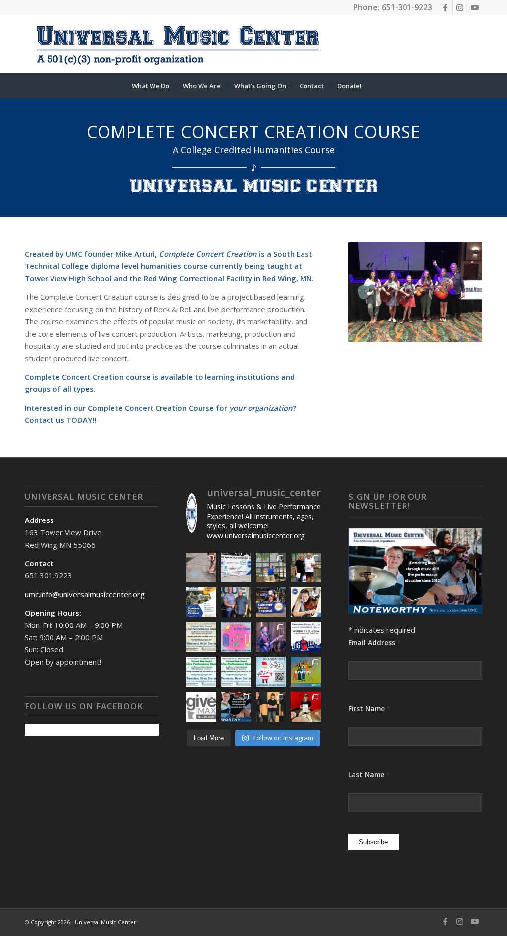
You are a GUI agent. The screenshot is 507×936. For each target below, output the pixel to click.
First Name (369, 708)
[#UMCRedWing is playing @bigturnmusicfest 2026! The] (305, 637)
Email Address (374, 642)
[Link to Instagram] (460, 7)
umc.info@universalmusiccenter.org (85, 594)
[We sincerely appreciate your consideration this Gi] (305, 671)
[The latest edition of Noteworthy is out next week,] (236, 707)
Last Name (369, 774)
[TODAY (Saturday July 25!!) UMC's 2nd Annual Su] (201, 602)
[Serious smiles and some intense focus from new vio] (305, 602)
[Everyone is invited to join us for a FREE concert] (236, 671)
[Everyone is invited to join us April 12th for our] (201, 637)
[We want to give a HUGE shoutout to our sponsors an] (236, 567)
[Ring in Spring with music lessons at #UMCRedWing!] (236, 637)
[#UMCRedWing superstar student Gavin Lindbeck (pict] (271, 707)
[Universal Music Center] (177, 44)
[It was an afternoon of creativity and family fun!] (201, 567)
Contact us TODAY (58, 420)
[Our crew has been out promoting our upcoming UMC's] (271, 602)
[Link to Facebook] (445, 7)
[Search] (374, 85)
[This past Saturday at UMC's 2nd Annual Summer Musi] (305, 567)
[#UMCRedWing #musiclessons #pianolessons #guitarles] (271, 671)
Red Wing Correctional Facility (198, 278)
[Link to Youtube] (474, 7)
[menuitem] (150, 85)
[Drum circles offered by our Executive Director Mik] (201, 707)
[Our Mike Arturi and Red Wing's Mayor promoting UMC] (236, 602)
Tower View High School (68, 278)
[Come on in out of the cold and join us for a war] (201, 671)
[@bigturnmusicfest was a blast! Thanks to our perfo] (271, 637)
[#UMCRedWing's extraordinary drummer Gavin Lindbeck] (305, 707)
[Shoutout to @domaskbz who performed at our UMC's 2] (271, 567)
